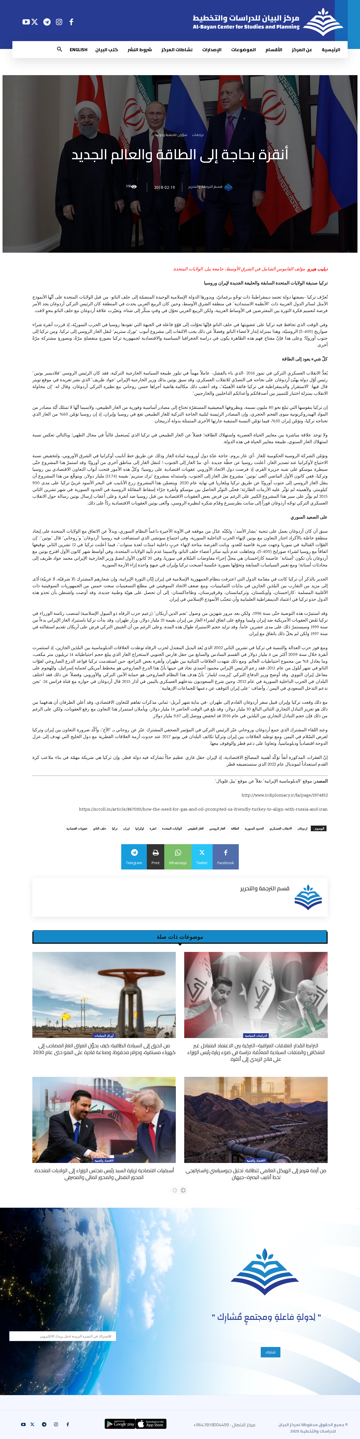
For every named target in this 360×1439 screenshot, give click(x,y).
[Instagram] (59, 21)
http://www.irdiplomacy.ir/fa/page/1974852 (285, 795)
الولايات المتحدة (172, 828)
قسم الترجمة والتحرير (205, 187)
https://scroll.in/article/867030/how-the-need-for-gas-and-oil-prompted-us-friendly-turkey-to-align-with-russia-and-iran (203, 809)
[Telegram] (46, 21)
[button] (59, 49)
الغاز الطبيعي (196, 828)
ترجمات (198, 136)
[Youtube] (26, 21)
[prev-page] (174, 1190)
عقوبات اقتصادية (77, 828)
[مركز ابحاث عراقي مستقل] (265, 1272)
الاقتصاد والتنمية (256, 1160)
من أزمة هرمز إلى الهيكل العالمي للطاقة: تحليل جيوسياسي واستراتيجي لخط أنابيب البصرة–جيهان (256, 1174)
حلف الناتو (99, 828)
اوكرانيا (139, 828)
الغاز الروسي (217, 828)
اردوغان (302, 828)
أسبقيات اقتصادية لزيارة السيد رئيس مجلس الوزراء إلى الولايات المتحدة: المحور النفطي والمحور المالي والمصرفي (104, 1174)
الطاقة (235, 828)
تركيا (115, 828)
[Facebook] (71, 21)
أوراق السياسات (104, 1035)
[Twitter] (34, 21)
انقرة (153, 828)
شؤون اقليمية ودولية (171, 136)
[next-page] (183, 1190)
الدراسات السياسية (256, 1035)
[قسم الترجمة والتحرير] (229, 187)
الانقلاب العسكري (280, 828)
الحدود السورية (254, 828)
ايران (126, 828)
